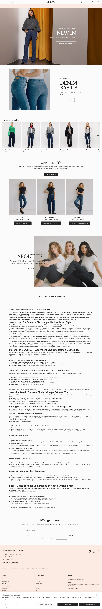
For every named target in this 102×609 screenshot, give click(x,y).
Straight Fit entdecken (78, 223)
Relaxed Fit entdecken (50, 223)
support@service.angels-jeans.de (76, 579)
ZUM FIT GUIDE (50, 174)
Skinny (52, 303)
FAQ (36, 590)
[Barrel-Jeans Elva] (11, 135)
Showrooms (5, 588)
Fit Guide (37, 578)
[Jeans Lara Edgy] (50, 135)
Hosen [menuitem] (13, 2)
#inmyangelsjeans (6, 586)
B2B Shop (4, 583)
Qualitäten (37, 586)
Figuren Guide (38, 583)
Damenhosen (14, 503)
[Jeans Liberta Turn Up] (88, 135)
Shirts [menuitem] (18, 2)
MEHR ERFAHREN (29, 268)
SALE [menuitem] (22, 2)
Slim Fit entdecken (22, 223)
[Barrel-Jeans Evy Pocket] (31, 135)
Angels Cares (5, 581)
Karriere (4, 590)
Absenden (71, 535)
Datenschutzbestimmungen (61, 538)
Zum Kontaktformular (73, 588)
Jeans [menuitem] (8, 2)
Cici (42, 303)
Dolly (46, 303)
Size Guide (37, 581)
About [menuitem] (26, 2)
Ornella (58, 303)
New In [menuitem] (4, 2)
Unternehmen (5, 578)
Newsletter (37, 588)
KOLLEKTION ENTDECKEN (65, 43)
